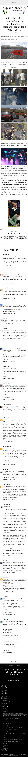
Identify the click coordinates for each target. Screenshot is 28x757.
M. (3, 272)
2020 (3, 684)
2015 (3, 690)
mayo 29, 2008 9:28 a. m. (9, 323)
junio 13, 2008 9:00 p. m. (9, 614)
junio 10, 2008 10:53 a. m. (9, 591)
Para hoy (5, 735)
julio (4, 708)
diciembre (5, 700)
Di (3, 318)
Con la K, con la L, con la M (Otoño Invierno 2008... (14, 739)
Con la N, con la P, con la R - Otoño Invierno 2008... (14, 733)
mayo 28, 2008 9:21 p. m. (9, 313)
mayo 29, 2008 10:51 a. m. (9, 361)
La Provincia (8, 66)
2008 (3, 698)
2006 (3, 750)
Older (25, 244)
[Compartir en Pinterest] (19, 233)
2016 (3, 689)
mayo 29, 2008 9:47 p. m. (9, 413)
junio (4, 709)
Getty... (4, 737)
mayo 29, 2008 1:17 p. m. (9, 378)
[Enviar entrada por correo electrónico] (14, 229)
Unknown (5, 418)
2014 (3, 691)
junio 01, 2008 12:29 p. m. (9, 555)
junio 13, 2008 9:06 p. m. (9, 652)
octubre (5, 703)
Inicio (14, 244)
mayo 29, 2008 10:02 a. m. (9, 342)
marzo (5, 745)
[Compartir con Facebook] (17, 233)
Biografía (19, 665)
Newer (3, 244)
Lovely (4, 596)
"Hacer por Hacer (4, 191)
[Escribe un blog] (11, 233)
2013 (3, 692)
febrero (5, 746)
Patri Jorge (5, 504)
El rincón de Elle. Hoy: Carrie (9, 731)
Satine (4, 469)
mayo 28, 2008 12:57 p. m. (9, 268)
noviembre (5, 701)
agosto (5, 706)
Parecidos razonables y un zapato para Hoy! (13, 713)
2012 (3, 693)
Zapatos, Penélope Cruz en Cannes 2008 (12, 727)
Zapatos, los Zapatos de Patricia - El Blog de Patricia (14, 672)
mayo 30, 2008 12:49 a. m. (9, 464)
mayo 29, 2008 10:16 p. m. (9, 441)
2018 (3, 686)
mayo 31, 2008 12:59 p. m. (9, 479)
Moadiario (5, 484)
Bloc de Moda (6, 446)
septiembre (6, 705)
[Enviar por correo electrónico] (8, 233)
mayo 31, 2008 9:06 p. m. (9, 499)
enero (4, 748)
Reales (4, 328)
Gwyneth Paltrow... (7, 725)
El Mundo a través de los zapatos (10, 723)
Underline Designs (16, 755)
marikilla (5, 383)
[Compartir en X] (14, 233)
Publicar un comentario (7, 655)
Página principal (10, 665)
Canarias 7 (3, 66)
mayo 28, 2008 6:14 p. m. (9, 298)
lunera (4, 346)
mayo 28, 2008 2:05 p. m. (9, 283)
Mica (4, 560)
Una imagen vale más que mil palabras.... (12, 721)
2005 (3, 752)
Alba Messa (6, 404)
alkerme (5, 303)
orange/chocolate (7, 288)
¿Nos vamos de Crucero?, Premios (11, 729)
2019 (3, 685)
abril (4, 743)
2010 (3, 696)
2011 (3, 695)
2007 (3, 749)
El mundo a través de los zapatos (10, 741)
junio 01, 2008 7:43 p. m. (9, 572)
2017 (3, 687)
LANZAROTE (8, 62)
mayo (4, 711)
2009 (3, 697)
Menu (14, 2)
